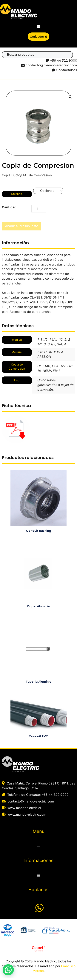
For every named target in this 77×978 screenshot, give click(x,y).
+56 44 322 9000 (55, 795)
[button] (39, 26)
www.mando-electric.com (26, 814)
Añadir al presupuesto (21, 226)
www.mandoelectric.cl (24, 808)
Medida (17, 194)
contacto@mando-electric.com (31, 801)
